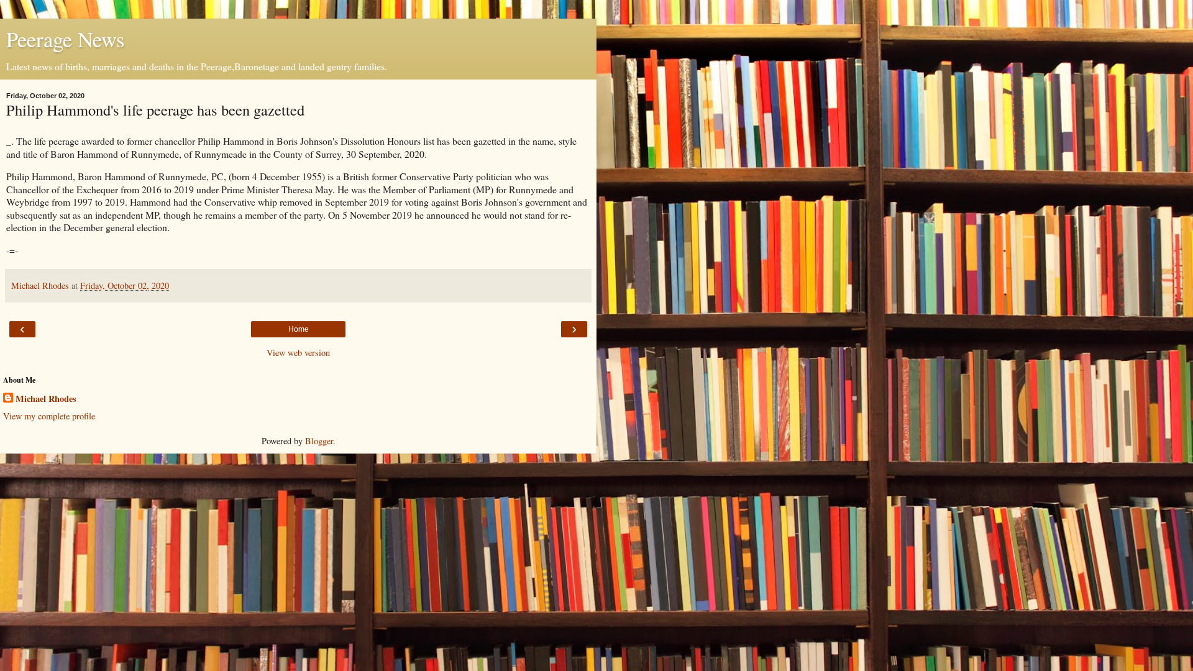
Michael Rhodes (46, 399)
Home (298, 329)
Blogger (319, 441)
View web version (298, 352)
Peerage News (65, 39)
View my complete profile (49, 416)
